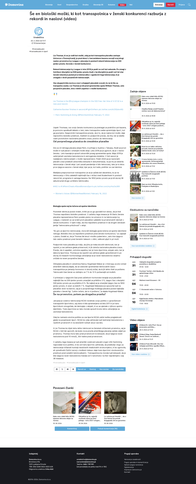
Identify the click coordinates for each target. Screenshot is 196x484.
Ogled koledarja (138, 309)
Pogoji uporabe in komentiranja (136, 462)
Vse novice (104, 369)
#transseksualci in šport (38, 51)
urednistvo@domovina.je (87, 459)
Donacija (159, 5)
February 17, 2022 (101, 115)
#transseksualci (38, 49)
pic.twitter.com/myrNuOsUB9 (107, 186)
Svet (59, 5)
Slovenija (49, 5)
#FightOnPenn (92, 109)
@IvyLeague (74, 101)
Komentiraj (72, 429)
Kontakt (127, 472)
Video (122, 5)
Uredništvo (38, 37)
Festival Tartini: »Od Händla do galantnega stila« (151, 272)
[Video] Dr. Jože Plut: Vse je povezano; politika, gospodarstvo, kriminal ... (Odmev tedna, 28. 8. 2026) (152, 326)
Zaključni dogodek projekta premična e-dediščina (150, 263)
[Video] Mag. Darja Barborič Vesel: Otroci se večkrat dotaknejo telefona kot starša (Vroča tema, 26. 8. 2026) (151, 335)
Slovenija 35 (98, 5)
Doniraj (93, 369)
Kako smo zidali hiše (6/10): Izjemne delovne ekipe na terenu (64, 418)
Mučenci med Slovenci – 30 (149, 280)
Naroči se (82, 369)
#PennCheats (69, 186)
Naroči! (171, 5)
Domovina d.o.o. (35, 459)
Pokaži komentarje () (107, 429)
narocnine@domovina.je (86, 462)
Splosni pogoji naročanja (133, 465)
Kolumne (111, 5)
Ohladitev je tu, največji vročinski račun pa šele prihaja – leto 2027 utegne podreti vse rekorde (89, 418)
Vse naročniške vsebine (142, 246)
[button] (189, 5)
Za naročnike (118, 369)
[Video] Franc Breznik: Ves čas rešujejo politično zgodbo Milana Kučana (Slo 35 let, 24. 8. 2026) (152, 345)
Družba (86, 5)
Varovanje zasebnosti (132, 459)
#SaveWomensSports (84, 186)
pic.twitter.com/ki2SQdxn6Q (111, 109)
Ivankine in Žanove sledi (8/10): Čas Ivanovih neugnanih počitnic (154, 174)
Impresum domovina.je (133, 470)
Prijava (182, 5)
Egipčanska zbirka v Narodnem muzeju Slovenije (151, 300)
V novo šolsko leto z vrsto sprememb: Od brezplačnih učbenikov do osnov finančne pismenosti (153, 161)
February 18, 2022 (99, 193)
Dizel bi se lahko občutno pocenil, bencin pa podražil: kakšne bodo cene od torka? (153, 149)
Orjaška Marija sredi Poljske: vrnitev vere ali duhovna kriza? (153, 110)
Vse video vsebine (139, 354)
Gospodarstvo (72, 5)
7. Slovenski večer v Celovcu (150, 289)
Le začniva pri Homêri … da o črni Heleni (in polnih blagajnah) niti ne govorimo (115, 418)
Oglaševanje (129, 467)
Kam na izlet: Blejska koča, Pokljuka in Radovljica (152, 185)
